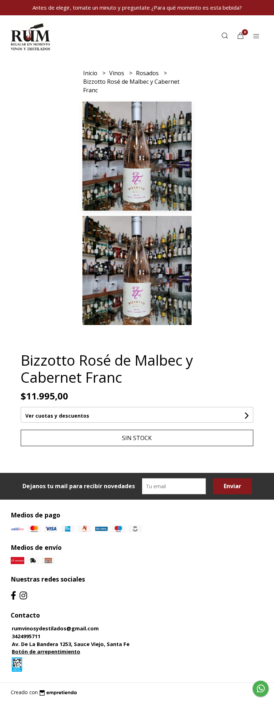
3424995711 (26, 636)
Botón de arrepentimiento (46, 651)
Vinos (117, 73)
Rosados (148, 73)
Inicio (91, 73)
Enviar (232, 486)
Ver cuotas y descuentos (57, 415)
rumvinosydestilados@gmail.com (55, 628)
